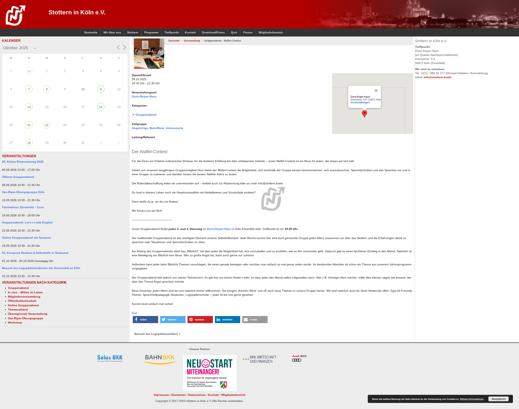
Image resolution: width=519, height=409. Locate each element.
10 (83, 89)
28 (29, 143)
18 (100, 107)
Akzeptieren (499, 399)
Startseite (174, 40)
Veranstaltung (192, 40)
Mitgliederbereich (233, 394)
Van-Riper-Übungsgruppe (25, 318)
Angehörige (140, 128)
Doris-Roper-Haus (144, 96)
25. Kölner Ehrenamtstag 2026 (22, 161)
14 (29, 107)
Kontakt (213, 394)
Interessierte (174, 128)
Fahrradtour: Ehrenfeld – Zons (23, 207)
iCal (134, 313)
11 (100, 89)
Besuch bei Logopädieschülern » (157, 333)
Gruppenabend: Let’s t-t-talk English (27, 222)
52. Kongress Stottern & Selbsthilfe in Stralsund (35, 252)
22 (46, 125)
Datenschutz (197, 394)
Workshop (15, 322)
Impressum (161, 394)
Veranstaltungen (360, 102)
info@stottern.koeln (437, 77)
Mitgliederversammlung (24, 296)
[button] (145, 319)
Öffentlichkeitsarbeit (22, 300)
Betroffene (157, 128)
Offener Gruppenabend (18, 176)
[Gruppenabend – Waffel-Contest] (149, 53)
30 (29, 71)
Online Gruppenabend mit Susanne (26, 237)
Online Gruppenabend (23, 305)
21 (29, 125)
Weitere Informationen (472, 398)
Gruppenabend (18, 287)
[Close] (376, 90)
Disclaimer (178, 394)
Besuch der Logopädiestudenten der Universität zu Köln (41, 268)
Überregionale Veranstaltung (27, 313)
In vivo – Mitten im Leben (25, 292)
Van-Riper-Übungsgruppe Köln (23, 192)
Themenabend (18, 309)
